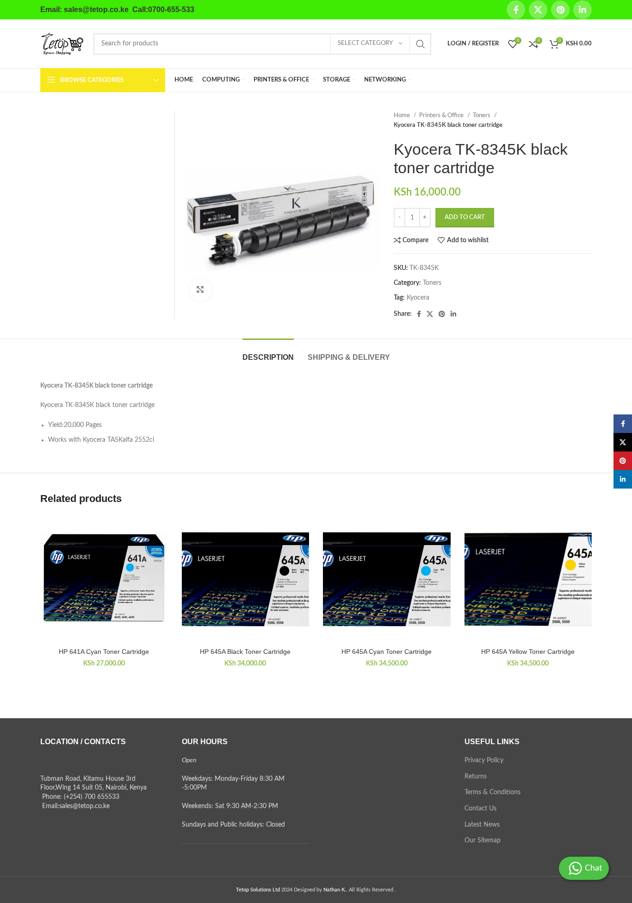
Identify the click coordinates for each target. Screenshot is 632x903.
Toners (482, 115)
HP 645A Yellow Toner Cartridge (528, 651)
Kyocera (418, 298)
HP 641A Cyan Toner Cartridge (104, 651)
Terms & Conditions (492, 792)
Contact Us (480, 808)
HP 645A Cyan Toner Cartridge (386, 651)
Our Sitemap (483, 840)
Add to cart (465, 217)
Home (402, 115)
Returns (476, 776)
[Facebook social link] (516, 9)
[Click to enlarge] (200, 289)
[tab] (268, 353)
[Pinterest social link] (560, 9)
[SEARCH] (420, 44)
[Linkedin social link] (582, 9)
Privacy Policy (484, 760)
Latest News (482, 824)
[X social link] (538, 9)
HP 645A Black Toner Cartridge (245, 651)
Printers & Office (442, 115)
